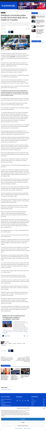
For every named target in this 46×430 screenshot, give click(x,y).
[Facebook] (38, 1)
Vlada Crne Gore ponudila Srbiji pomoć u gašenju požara (25, 376)
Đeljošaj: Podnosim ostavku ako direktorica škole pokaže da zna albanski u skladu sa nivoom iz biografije (5, 377)
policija (24, 343)
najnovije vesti (19, 343)
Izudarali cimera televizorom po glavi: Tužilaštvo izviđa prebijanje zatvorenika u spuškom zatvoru (15, 377)
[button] (44, 408)
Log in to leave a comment (6, 389)
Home (2, 11)
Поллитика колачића (18, 428)
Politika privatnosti (27, 428)
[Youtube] (44, 1)
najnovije (14, 343)
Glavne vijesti (6, 11)
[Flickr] (23, 401)
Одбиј (23, 422)
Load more (38, 36)
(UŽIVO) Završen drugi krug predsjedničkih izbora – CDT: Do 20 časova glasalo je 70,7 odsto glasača (40, 31)
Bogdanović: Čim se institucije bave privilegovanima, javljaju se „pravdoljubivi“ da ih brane (7, 359)
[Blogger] (17, 401)
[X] (41, 1)
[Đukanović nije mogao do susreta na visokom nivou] (34, 17)
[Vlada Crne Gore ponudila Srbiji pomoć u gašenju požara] (25, 371)
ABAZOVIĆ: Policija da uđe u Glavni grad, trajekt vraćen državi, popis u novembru (40, 21)
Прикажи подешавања (23, 425)
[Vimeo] (42, 1)
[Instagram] (39, 1)
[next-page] (3, 382)
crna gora (5, 343)
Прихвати (23, 419)
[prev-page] (1, 382)
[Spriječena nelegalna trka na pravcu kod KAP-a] (34, 26)
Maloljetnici (10, 343)
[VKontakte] (28, 401)
